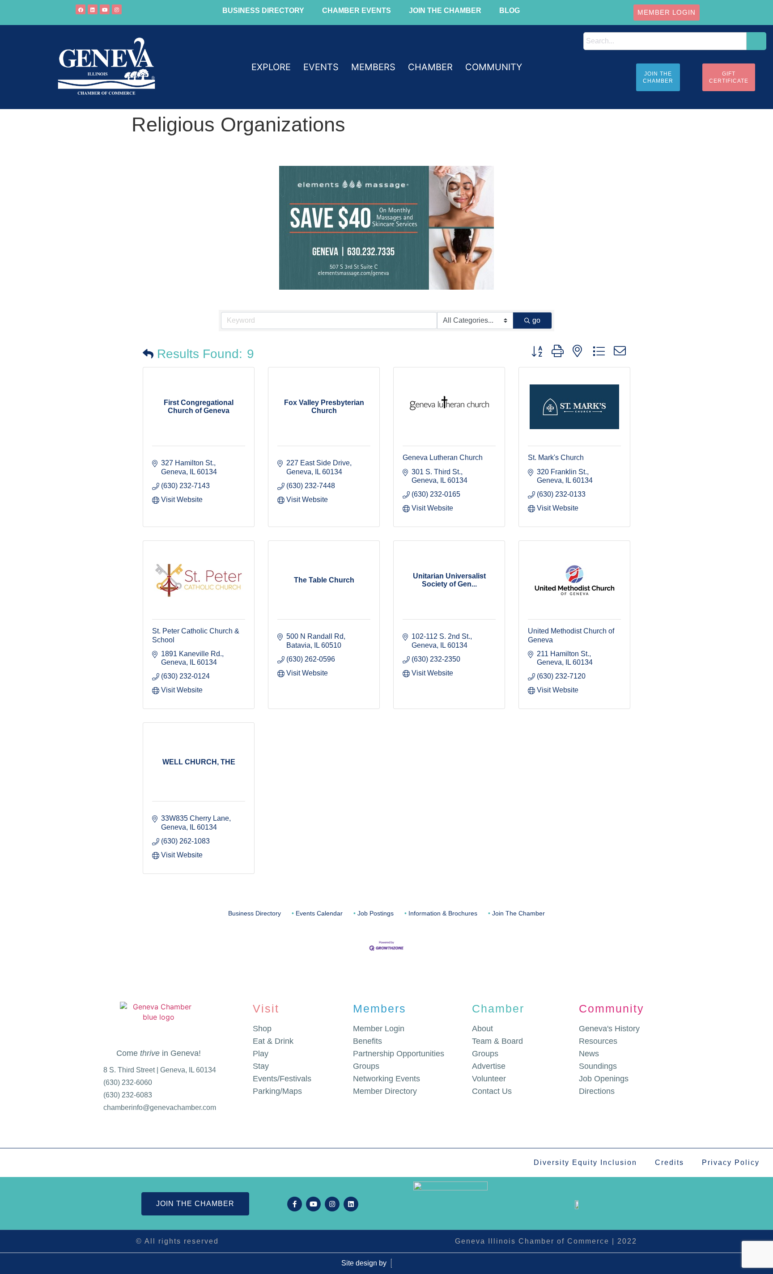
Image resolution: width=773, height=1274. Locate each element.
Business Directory (263, 10)
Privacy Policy (731, 1162)
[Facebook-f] (294, 1204)
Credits (669, 1162)
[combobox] (665, 41)
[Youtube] (105, 9)
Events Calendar (319, 913)
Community (611, 1008)
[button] (271, 67)
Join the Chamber (445, 10)
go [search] (536, 320)
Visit (266, 1008)
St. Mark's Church (556, 457)
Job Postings (375, 913)
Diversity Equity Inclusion (585, 1162)
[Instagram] (117, 9)
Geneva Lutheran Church (443, 457)
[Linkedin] (93, 9)
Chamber (498, 1008)
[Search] (756, 41)
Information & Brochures (442, 913)
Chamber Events (356, 10)
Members (379, 1008)
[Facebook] (80, 9)
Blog (509, 10)
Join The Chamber (518, 913)
